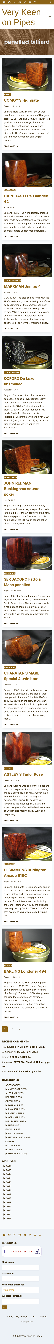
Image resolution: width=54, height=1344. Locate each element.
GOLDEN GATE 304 (27, 1052)
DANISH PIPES (15, 1105)
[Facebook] (9, 2)
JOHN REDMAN (10, 477)
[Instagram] (19, 2)
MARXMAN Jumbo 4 (22, 286)
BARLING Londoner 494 (25, 971)
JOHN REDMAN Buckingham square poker (21, 489)
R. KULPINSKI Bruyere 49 (27, 1071)
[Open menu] (49, 16)
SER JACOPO (9, 573)
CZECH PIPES (12, 1101)
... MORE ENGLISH (11, 372)
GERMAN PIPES (16, 1117)
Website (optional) (12, 1296)
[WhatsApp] (35, 2)
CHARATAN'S (9, 667)
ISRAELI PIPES (12, 1129)
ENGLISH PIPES (16, 1109)
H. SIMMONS (9, 864)
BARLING (8, 965)
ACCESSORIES (13, 1085)
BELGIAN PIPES (13, 1097)
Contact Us (27, 1321)
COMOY (7, 94)
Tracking (42, 1316)
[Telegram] (24, 2)
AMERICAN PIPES (17, 1089)
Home (10, 1316)
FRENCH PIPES (16, 1113)
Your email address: (13, 1284)
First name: (8, 1262)
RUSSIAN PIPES (13, 1149)
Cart (33, 1316)
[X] (14, 2)
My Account (22, 1316)
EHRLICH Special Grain (32, 1046)
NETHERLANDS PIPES (20, 1137)
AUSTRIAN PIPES (14, 1093)
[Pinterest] (24, 1235)
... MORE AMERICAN (12, 280)
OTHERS (9, 1141)
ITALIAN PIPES (15, 1133)
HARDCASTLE (10, 190)
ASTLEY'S (8, 768)
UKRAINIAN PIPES (17, 1153)
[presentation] (27, 74)
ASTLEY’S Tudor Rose (23, 774)
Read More (11, 146)
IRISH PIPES (14, 1125)
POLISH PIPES (12, 1145)
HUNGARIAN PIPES (15, 1121)
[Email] (4, 2)
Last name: (8, 1273)
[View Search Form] (50, 2)
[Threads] (30, 2)
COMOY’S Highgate (21, 100)
